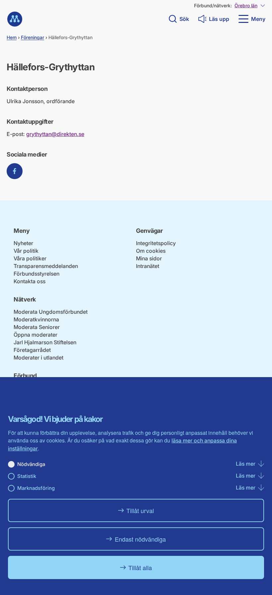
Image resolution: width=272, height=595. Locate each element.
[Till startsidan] (14, 19)
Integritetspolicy (156, 243)
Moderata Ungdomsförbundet (51, 311)
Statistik (26, 476)
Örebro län (246, 5)
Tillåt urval (140, 510)
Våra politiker (30, 258)
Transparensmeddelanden (46, 266)
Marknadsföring (36, 488)
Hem (12, 37)
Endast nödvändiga (140, 539)
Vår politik (26, 250)
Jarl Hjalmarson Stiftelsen (45, 342)
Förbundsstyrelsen (36, 273)
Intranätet (147, 266)
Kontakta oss (29, 281)
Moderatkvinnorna (36, 319)
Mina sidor (149, 258)
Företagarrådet (32, 350)
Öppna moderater (35, 334)
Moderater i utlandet (38, 357)
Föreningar (32, 37)
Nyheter (23, 243)
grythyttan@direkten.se (55, 134)
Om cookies (151, 250)
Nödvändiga (31, 464)
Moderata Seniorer (37, 327)
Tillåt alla (140, 567)
